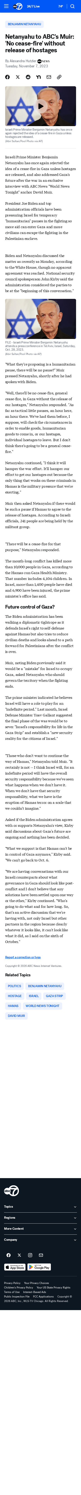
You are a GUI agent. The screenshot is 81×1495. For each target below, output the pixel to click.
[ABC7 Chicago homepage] (17, 6)
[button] (6, 6)
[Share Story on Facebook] (7, 77)
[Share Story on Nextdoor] (38, 77)
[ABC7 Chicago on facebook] (8, 1255)
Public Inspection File (16, 1296)
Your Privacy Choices (36, 1283)
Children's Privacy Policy (18, 1287)
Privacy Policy (12, 1283)
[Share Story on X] (18, 77)
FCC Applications (43, 1296)
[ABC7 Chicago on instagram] (30, 1255)
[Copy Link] (59, 77)
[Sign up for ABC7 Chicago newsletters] (40, 1255)
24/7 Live (33, 6)
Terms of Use (12, 1292)
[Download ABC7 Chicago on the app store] (15, 1267)
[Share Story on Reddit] (28, 77)
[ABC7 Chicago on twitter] (19, 1255)
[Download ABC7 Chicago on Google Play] (39, 1267)
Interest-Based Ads (34, 1292)
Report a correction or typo (23, 957)
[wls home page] (11, 1190)
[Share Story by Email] (49, 77)
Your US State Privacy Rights (53, 1287)
